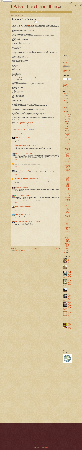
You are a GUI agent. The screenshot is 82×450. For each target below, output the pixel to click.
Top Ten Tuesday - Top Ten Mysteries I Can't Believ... (68, 239)
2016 (65, 111)
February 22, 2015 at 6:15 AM (34, 178)
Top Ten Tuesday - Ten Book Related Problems (67, 184)
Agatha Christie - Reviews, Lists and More (27, 12)
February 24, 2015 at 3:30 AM (24, 214)
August (66, 121)
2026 (65, 93)
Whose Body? (67, 137)
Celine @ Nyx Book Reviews (20, 145)
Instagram (64, 64)
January (66, 248)
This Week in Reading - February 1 (66, 320)
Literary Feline (18, 206)
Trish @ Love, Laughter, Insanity (21, 221)
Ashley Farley (18, 153)
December (67, 114)
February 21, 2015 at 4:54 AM (24, 137)
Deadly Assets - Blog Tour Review (68, 205)
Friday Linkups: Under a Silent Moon (68, 170)
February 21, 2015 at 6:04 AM (32, 145)
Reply (16, 141)
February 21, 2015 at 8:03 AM (26, 153)
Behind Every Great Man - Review (67, 159)
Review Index (51, 12)
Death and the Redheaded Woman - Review (67, 179)
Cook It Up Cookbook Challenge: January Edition (67, 223)
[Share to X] (30, 129)
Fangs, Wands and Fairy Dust (24, 125)
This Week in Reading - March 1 (67, 134)
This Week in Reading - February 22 (67, 162)
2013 (65, 252)
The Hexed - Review (67, 203)
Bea (16, 195)
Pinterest (64, 65)
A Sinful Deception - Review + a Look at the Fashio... (67, 144)
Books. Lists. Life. (19, 121)
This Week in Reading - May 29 (69, 260)
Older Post (57, 248)
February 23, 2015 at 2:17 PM (26, 206)
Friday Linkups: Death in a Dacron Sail (68, 140)
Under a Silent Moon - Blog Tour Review (67, 149)
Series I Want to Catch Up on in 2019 (69, 267)
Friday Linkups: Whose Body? (68, 200)
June (66, 125)
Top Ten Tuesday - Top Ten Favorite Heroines (67, 154)
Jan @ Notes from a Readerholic (21, 178)
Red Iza (16, 137)
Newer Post (14, 248)
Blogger (46, 447)
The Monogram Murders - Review (67, 234)
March (66, 130)
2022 (65, 100)
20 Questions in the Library (68, 216)
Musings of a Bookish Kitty (25, 123)
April (66, 128)
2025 (65, 95)
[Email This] (28, 129)
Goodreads (65, 62)
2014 (65, 250)
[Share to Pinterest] (33, 129)
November (67, 116)
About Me (43, 12)
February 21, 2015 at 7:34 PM (34, 170)
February (67, 132)
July (66, 123)
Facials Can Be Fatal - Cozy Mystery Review (69, 326)
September (67, 119)
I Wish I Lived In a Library (35, 6)
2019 (65, 105)
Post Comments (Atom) (20, 250)
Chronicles (30, 25)
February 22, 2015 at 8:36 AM (22, 187)
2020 (65, 104)
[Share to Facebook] (32, 129)
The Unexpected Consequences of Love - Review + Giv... (68, 190)
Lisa (16, 187)
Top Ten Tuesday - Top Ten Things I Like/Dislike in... (67, 211)
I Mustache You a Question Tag (68, 166)
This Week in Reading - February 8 (67, 218)
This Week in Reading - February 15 (67, 194)
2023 (65, 98)
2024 (65, 97)
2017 (65, 109)
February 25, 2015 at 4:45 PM (34, 221)
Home (13, 12)
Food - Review (67, 197)
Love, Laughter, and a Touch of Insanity (25, 122)
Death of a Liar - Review (68, 232)
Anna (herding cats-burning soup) (22, 170)
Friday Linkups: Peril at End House (68, 228)
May (66, 126)
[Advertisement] (67, 34)
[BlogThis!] (29, 129)
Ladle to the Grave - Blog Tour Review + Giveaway (67, 174)
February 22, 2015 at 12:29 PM (23, 195)
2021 (65, 102)
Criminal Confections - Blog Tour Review (68, 245)
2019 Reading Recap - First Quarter (69, 290)
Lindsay (16, 214)
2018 (65, 107)
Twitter (64, 67)
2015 (65, 113)
